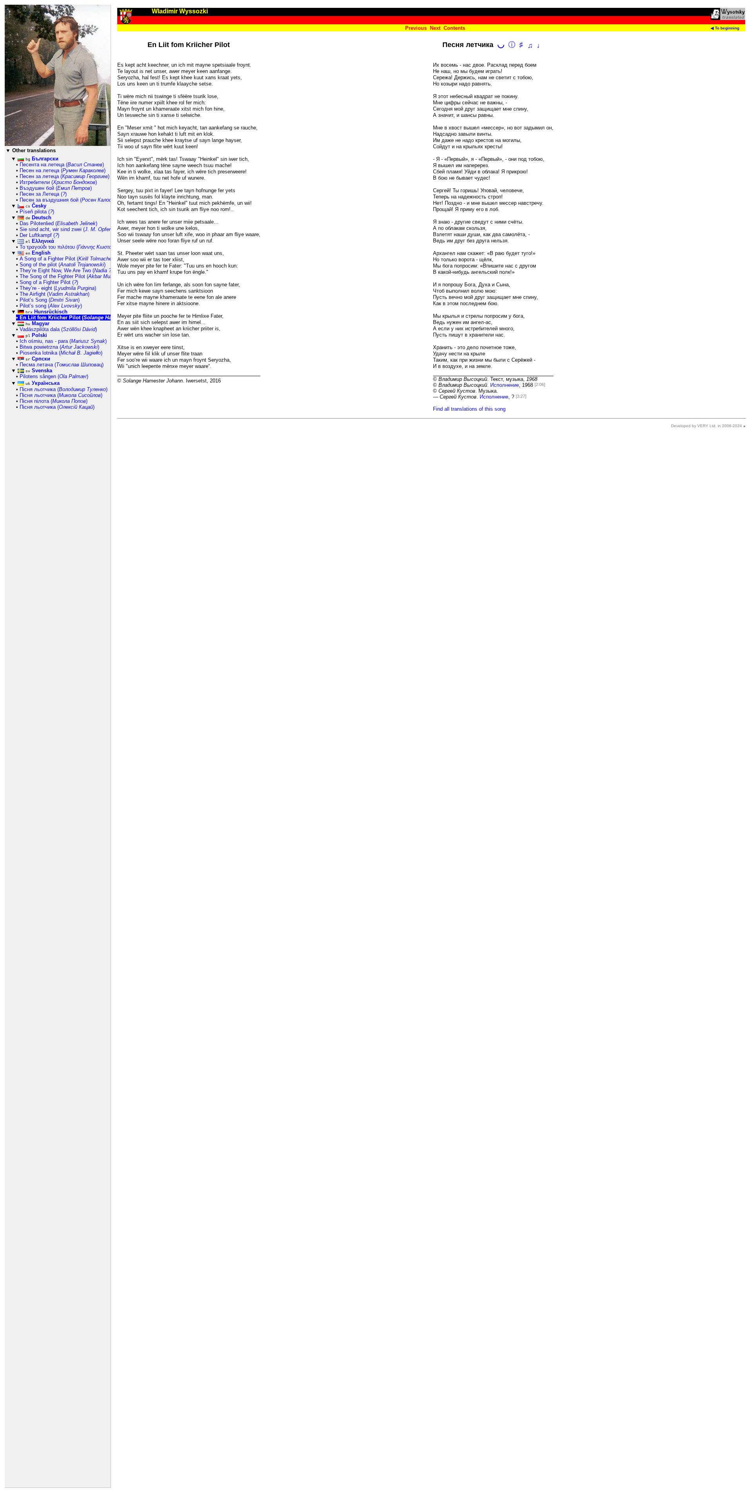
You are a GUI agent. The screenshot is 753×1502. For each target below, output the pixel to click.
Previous (416, 28)
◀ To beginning (725, 28)
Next (435, 28)
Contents (454, 28)
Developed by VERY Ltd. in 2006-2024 (706, 426)
